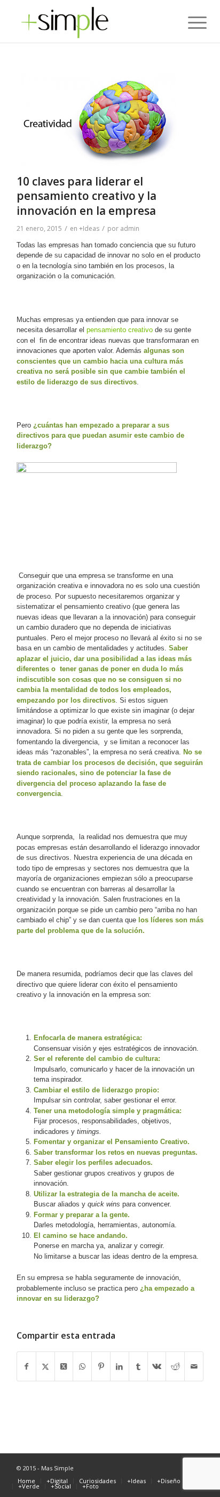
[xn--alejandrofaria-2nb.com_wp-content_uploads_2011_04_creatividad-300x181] (97, 121)
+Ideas (89, 228)
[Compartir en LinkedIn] (120, 1366)
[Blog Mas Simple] (91, 21)
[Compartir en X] (45, 1366)
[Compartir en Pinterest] (101, 1366)
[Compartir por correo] (194, 1366)
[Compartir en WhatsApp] (82, 1366)
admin (129, 228)
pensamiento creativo (120, 330)
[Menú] (189, 22)
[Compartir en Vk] (157, 1366)
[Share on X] (64, 1366)
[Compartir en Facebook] (26, 1366)
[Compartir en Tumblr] (138, 1366)
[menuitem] (189, 22)
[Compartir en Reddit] (175, 1366)
